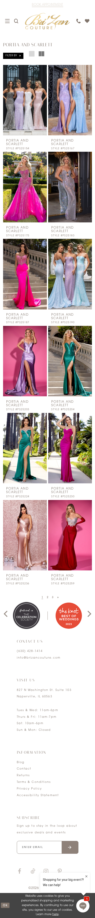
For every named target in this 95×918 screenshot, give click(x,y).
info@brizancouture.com (39, 658)
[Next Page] (58, 598)
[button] (13, 56)
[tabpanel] (26, 615)
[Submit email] (70, 847)
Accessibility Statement (38, 795)
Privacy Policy (29, 789)
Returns (23, 775)
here (55, 914)
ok (5, 905)
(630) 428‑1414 (30, 651)
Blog (20, 762)
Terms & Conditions (34, 782)
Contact (24, 769)
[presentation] (25, 100)
